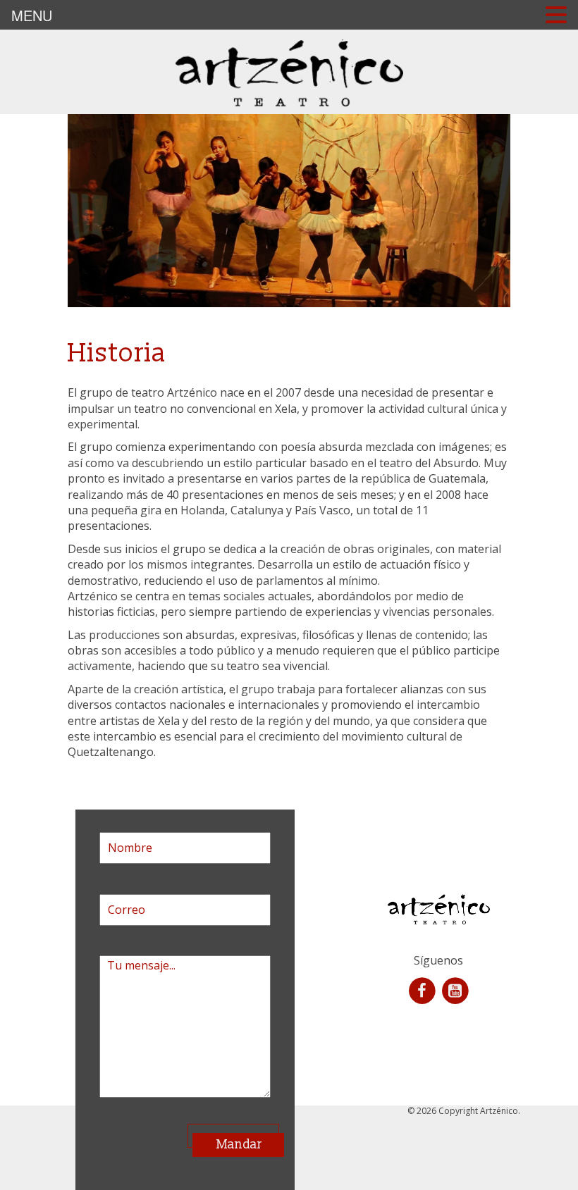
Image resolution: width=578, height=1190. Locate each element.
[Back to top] (538, 1150)
